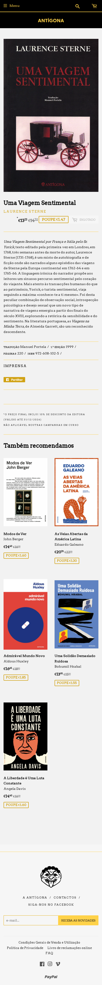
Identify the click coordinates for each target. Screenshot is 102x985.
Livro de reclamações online (69, 948)
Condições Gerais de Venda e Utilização (49, 942)
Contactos (65, 897)
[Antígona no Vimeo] (58, 965)
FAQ (49, 953)
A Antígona (35, 897)
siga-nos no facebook (51, 904)
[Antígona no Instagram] (50, 965)
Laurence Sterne (25, 211)
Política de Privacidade (25, 948)
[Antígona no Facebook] (42, 965)
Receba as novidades (78, 920)
